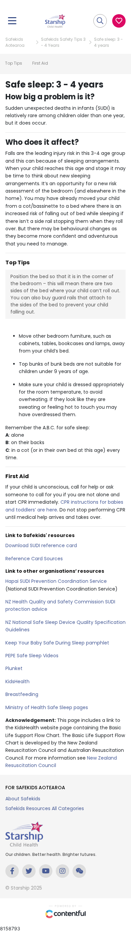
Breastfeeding (21, 694)
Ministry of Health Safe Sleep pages (46, 707)
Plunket (14, 668)
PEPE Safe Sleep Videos (31, 655)
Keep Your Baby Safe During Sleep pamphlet (57, 642)
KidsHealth (17, 681)
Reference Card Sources (34, 558)
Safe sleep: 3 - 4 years (108, 42)
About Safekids (22, 798)
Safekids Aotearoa (15, 42)
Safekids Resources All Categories (44, 808)
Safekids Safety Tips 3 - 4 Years (63, 42)
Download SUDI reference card (41, 545)
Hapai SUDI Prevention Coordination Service (56, 581)
